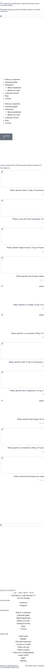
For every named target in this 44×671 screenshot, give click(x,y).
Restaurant (9, 85)
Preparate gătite (11, 82)
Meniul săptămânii (14, 88)
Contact (8, 99)
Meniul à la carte (13, 90)
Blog (6, 96)
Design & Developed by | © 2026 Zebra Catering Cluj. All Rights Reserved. (22, 666)
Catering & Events (12, 93)
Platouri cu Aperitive (12, 79)
